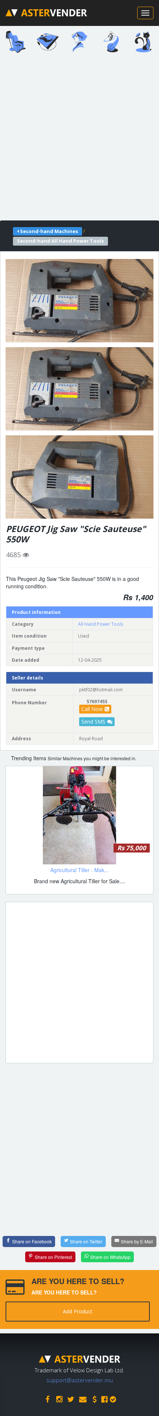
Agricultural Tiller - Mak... (79, 870)
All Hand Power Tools (100, 624)
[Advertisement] (79, 139)
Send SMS (93, 721)
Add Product (77, 1311)
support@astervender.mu (79, 1380)
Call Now (92, 708)
